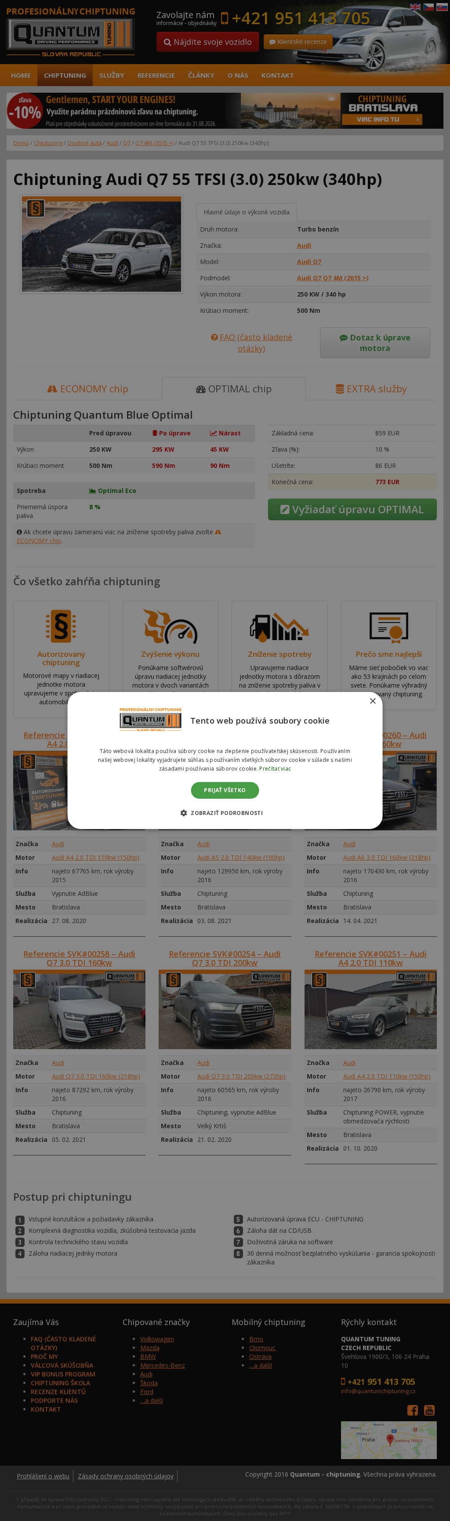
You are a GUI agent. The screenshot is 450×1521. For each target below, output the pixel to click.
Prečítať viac (275, 768)
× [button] (372, 701)
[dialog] (225, 760)
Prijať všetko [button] (225, 790)
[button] (225, 813)
